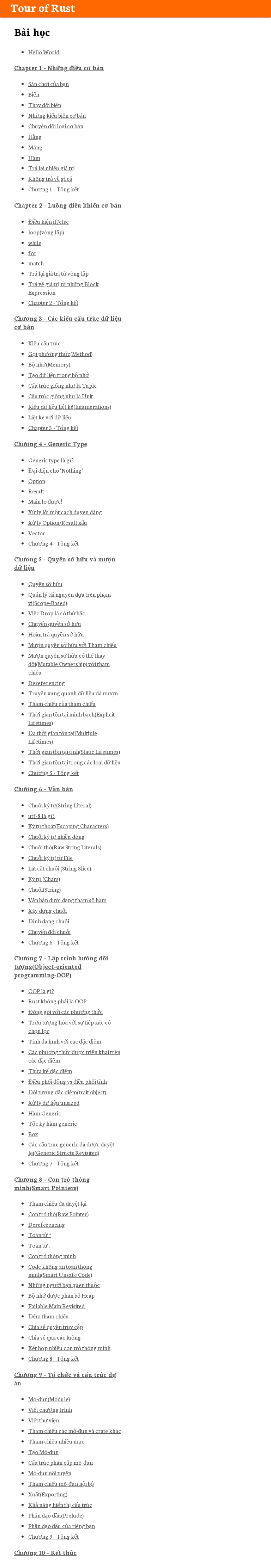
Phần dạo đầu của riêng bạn (61, 1525)
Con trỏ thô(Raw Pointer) (58, 1214)
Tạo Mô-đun (43, 1451)
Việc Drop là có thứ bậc (56, 613)
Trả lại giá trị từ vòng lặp (58, 273)
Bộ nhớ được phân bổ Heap (61, 1295)
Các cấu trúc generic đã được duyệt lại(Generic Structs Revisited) (71, 1148)
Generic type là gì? (51, 460)
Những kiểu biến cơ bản (57, 115)
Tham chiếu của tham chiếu (62, 703)
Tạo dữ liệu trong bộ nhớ (58, 374)
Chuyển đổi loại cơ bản (55, 126)
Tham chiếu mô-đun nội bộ (61, 1483)
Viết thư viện (43, 1420)
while (34, 242)
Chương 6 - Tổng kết (53, 942)
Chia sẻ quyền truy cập (55, 1326)
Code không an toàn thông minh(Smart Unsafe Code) (60, 1270)
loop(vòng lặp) (46, 232)
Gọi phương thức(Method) (60, 353)
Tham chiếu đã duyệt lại (57, 1203)
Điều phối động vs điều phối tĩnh (67, 1081)
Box (33, 1134)
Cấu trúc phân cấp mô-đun (60, 1462)
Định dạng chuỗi (48, 921)
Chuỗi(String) (44, 889)
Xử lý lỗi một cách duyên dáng (65, 511)
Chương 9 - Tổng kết (53, 1536)
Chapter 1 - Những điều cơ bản (59, 67)
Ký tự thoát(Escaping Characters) (68, 826)
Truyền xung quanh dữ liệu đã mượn (73, 693)
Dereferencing (46, 682)
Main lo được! (45, 501)
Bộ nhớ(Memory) (49, 364)
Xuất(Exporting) (47, 1494)
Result (36, 491)
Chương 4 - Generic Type (50, 443)
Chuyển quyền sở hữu (54, 623)
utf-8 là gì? (41, 815)
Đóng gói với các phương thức (65, 1011)
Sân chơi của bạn (48, 83)
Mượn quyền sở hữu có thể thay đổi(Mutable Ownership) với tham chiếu (69, 663)
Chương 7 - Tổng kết (53, 1163)
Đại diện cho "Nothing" (55, 470)
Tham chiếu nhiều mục (56, 1441)
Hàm (34, 157)
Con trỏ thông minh (52, 1255)
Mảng (35, 147)
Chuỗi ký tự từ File (50, 857)
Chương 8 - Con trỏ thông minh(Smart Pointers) (52, 1183)
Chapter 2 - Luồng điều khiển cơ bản (67, 205)
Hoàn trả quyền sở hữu (56, 634)
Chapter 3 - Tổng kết (53, 427)
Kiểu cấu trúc (44, 343)
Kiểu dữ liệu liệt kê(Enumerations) (69, 406)
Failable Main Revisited (56, 1306)
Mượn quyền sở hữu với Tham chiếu (72, 644)
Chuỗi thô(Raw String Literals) (64, 847)
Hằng (35, 136)
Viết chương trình (50, 1409)
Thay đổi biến (44, 104)
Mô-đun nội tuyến (49, 1473)
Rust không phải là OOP (57, 1001)
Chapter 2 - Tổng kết (53, 302)
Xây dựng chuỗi (47, 910)
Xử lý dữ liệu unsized (53, 1102)
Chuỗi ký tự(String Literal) (59, 805)
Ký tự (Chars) (44, 878)
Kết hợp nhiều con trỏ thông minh (69, 1347)
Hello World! (44, 52)
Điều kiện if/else (48, 221)
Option (36, 480)
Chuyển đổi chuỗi (49, 931)
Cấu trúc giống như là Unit (60, 396)
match (36, 263)
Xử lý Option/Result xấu (57, 522)
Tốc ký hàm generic (52, 1123)
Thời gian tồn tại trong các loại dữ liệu (74, 762)
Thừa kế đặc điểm (50, 1070)
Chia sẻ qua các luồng (54, 1337)
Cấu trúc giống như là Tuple (62, 385)
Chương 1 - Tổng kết (53, 189)
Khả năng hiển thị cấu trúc (60, 1504)
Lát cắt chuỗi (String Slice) (59, 868)
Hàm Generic (44, 1113)
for (32, 252)
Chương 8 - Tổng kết (53, 1358)
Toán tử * (39, 1234)
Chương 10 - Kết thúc (45, 1552)
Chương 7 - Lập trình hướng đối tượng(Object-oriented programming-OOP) (61, 966)
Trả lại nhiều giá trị (51, 168)
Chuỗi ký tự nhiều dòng (56, 836)
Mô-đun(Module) (49, 1399)
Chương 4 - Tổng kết (53, 543)
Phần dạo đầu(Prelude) (56, 1515)
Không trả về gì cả (50, 178)
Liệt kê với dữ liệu (49, 417)
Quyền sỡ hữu (45, 583)
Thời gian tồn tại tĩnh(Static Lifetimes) (74, 751)
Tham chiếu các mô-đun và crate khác (74, 1430)
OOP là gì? (41, 990)
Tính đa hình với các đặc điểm (64, 1041)
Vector (36, 533)
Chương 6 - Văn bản (43, 788)
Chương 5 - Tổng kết (53, 772)
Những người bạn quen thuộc (64, 1284)
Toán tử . (39, 1245)
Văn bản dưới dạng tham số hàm (67, 900)
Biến (33, 94)
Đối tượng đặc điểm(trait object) (67, 1092)
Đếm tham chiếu (48, 1316)
